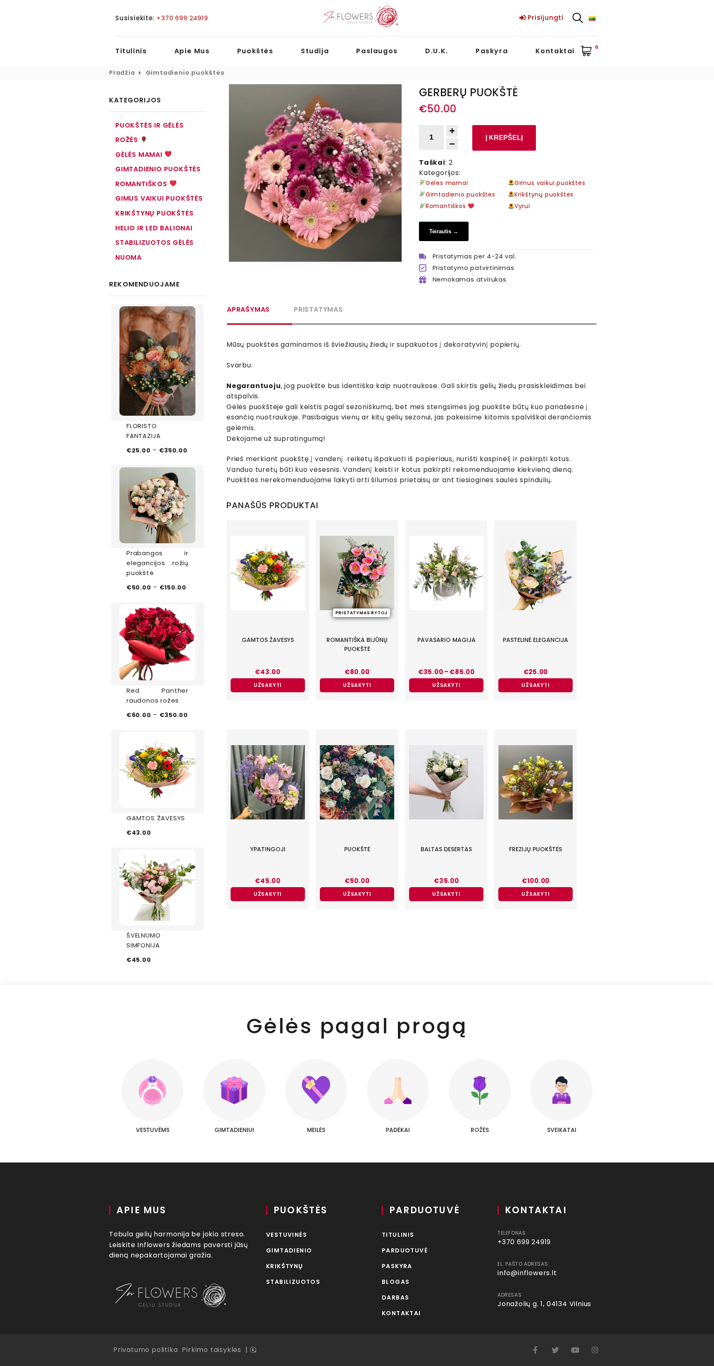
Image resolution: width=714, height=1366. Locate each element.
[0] (587, 51)
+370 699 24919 (182, 18)
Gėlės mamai (139, 154)
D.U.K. (436, 51)
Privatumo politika (145, 1349)
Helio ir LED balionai (154, 228)
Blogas (395, 1282)
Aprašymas (248, 309)
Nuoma (128, 257)
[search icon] (577, 18)
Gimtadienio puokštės (185, 73)
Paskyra (492, 51)
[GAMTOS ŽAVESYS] (157, 771)
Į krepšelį (504, 137)
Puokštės (255, 51)
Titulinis (131, 51)
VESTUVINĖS (286, 1235)
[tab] (259, 314)
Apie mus (192, 51)
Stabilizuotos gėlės (154, 242)
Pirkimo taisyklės (211, 1349)
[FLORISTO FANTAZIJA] (157, 362)
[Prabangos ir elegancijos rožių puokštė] (157, 507)
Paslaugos (376, 51)
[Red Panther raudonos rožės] (157, 644)
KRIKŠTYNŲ (284, 1266)
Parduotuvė (405, 1250)
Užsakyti (268, 685)
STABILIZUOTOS (293, 1282)
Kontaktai (555, 51)
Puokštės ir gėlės (149, 125)
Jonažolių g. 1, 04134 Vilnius (544, 1304)
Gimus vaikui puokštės (159, 198)
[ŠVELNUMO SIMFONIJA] (157, 889)
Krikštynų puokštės (154, 213)
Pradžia (122, 73)
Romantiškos (142, 184)
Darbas (395, 1297)
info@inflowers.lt (527, 1273)
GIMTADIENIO (289, 1250)
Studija (315, 51)
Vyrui (522, 206)
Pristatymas (318, 309)
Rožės (127, 139)
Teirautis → (443, 231)
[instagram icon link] (595, 1350)
